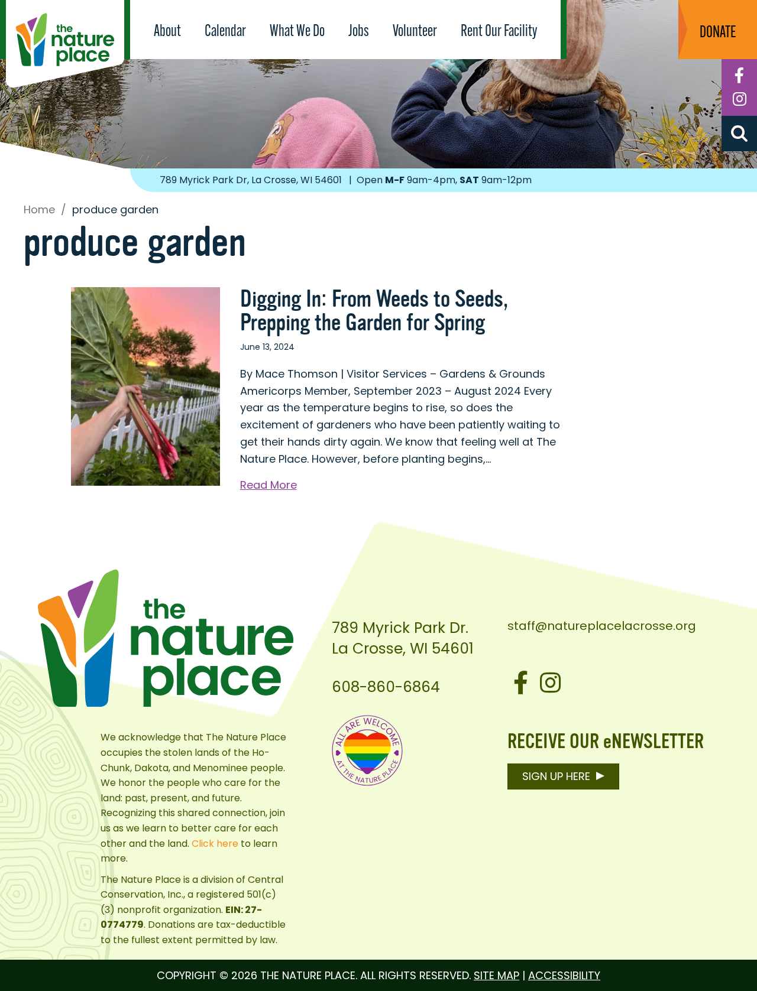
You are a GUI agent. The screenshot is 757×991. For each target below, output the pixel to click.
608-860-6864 (386, 687)
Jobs (358, 32)
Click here (215, 843)
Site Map (496, 975)
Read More (268, 485)
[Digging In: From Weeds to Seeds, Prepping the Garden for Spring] (145, 385)
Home (39, 210)
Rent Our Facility (499, 32)
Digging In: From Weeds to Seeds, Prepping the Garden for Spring (374, 310)
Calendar (225, 32)
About (167, 32)
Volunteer (415, 32)
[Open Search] (739, 133)
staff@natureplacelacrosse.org (601, 626)
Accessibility (564, 975)
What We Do (297, 32)
